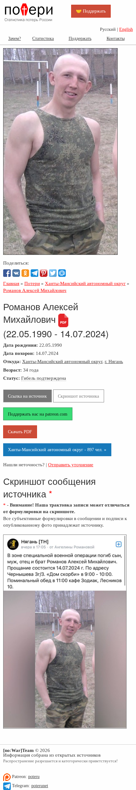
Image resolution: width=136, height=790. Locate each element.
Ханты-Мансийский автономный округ (62, 361)
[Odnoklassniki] (25, 273)
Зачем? (14, 38)
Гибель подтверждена (43, 378)
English (126, 29)
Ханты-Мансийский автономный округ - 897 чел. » (57, 449)
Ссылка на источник (27, 396)
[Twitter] (53, 273)
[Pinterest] (43, 273)
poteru (34, 776)
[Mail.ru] (62, 273)
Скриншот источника (78, 396)
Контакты (116, 38)
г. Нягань (114, 361)
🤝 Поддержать (91, 11)
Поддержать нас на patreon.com (37, 414)
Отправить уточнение (70, 464)
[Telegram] (34, 273)
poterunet (39, 785)
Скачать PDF (20, 431)
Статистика (43, 38)
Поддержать (80, 38)
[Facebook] (7, 273)
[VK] (16, 273)
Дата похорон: (18, 353)
